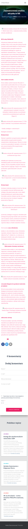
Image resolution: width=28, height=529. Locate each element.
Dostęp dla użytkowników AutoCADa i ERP (13, 437)
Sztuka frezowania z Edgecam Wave (11, 467)
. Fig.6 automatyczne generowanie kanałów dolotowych (14, 207)
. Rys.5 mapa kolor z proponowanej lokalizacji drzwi (14, 178)
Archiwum (11, 339)
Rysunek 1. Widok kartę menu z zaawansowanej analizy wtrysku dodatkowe (14, 31)
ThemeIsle (20, 525)
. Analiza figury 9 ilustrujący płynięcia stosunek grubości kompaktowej (14, 310)
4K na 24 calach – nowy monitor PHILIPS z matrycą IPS (13, 497)
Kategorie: (3, 339)
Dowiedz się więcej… (15, 453)
